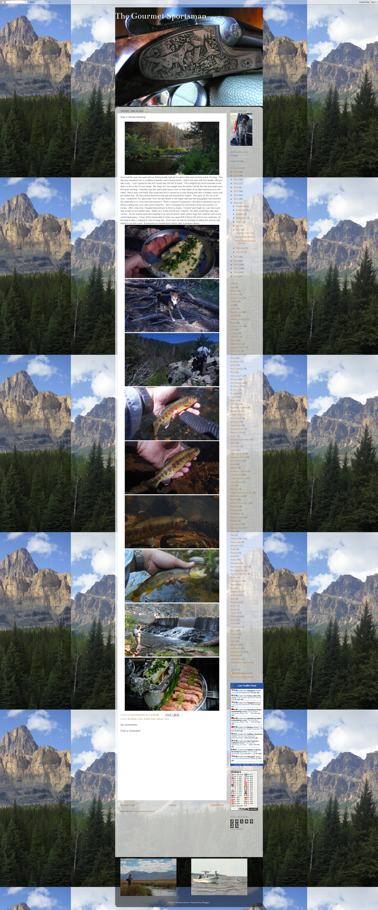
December (241, 206)
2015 (236, 257)
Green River (236, 418)
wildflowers (235, 648)
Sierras (160, 719)
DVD (232, 372)
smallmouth (235, 592)
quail (232, 556)
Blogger (205, 902)
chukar (233, 333)
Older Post (217, 805)
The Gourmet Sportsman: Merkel (249, 697)
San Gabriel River (238, 574)
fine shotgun (236, 383)
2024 (236, 172)
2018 (236, 195)
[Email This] (166, 715)
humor (233, 436)
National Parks (237, 517)
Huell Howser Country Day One (245, 242)
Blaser (233, 323)
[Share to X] (172, 715)
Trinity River (235, 627)
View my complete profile (242, 677)
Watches (234, 645)
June (238, 230)
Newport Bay (236, 528)
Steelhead (235, 602)
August (239, 222)
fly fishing (132, 719)
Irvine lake (235, 446)
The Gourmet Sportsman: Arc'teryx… (243, 743)
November (241, 210)
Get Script (237, 765)
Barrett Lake (236, 312)
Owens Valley (236, 538)
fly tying (233, 393)
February (240, 248)
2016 (236, 203)
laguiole (234, 468)
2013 (236, 265)
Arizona (233, 301)
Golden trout (149, 719)
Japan (233, 450)
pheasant (234, 546)
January (240, 252)
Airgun (233, 291)
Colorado (234, 337)
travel (233, 623)
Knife (232, 464)
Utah (232, 641)
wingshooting (236, 652)
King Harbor (236, 461)
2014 (236, 261)
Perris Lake (235, 542)
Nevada (234, 521)
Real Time (246, 765)
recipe (233, 560)
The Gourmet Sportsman (160, 16)
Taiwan (233, 613)
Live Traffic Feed (247, 685)
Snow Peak (235, 595)
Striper (233, 606)
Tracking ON (255, 765)
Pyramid (234, 553)
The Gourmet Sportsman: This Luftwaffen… (244, 752)
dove (232, 358)
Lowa (232, 485)
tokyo (232, 620)
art (231, 305)
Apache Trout (236, 298)
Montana (234, 510)
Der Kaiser (234, 155)
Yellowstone (235, 659)
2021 (236, 183)
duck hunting (236, 369)
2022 (236, 179)
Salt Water (235, 563)
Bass (232, 316)
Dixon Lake (235, 351)
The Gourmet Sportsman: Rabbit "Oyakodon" (246, 728)
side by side (235, 581)
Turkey (233, 638)
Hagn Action (236, 425)
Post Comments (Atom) (144, 811)
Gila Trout (234, 404)
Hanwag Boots (237, 429)
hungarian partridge (239, 439)
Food (140, 719)
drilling (233, 365)
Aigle (232, 287)
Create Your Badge (237, 161)
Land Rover (235, 475)
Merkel (233, 499)
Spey (232, 599)
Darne (233, 340)
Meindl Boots (236, 496)
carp (232, 330)
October (240, 214)
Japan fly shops (237, 453)
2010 (236, 276)
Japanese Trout (237, 457)
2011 (236, 272)
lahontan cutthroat (238, 471)
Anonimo (234, 294)
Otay (232, 535)
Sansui (233, 577)
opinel (233, 531)
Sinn (232, 588)
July (238, 226)
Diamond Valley (237, 347)
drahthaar (234, 362)
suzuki (233, 609)
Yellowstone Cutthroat (240, 662)
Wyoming (234, 655)
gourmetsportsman (242, 673)
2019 (236, 191)
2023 (236, 176)
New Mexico (236, 524)
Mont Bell (234, 507)
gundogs (234, 422)
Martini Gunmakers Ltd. (241, 493)
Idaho (233, 443)
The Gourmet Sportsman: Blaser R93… (244, 712)
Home (173, 805)
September (241, 218)
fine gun (234, 379)
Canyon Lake (236, 326)
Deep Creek (236, 344)
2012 (236, 268)
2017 (236, 199)
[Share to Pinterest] (177, 715)
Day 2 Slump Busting (245, 237)
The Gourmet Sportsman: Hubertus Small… (243, 737)
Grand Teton (236, 415)
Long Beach (236, 482)
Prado (233, 549)
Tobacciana (235, 616)
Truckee (234, 634)
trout (166, 719)
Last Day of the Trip (244, 233)
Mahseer (234, 489)
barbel (233, 308)
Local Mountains (238, 478)
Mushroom (235, 514)
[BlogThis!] (169, 715)
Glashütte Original (238, 408)
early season (236, 376)
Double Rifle (236, 354)
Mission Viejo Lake (239, 503)
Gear (232, 400)
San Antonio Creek (239, 567)
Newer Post (127, 805)
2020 (236, 187)
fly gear (233, 390)
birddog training (237, 319)
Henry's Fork (236, 432)
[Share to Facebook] (175, 715)
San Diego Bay (237, 570)
